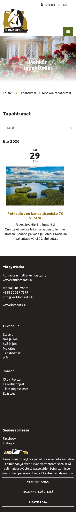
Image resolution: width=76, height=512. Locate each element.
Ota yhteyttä (12, 379)
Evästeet (9, 393)
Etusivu (8, 93)
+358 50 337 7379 (15, 292)
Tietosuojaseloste (15, 389)
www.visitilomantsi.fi (17, 280)
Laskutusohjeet (13, 384)
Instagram (10, 443)
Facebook (9, 438)
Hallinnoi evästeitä (38, 491)
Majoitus (9, 348)
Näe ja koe (10, 339)
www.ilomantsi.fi (14, 305)
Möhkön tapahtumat (56, 93)
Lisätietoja (38, 502)
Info (6, 358)
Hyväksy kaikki (38, 481)
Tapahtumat (28, 93)
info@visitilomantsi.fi (18, 297)
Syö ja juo (10, 343)
